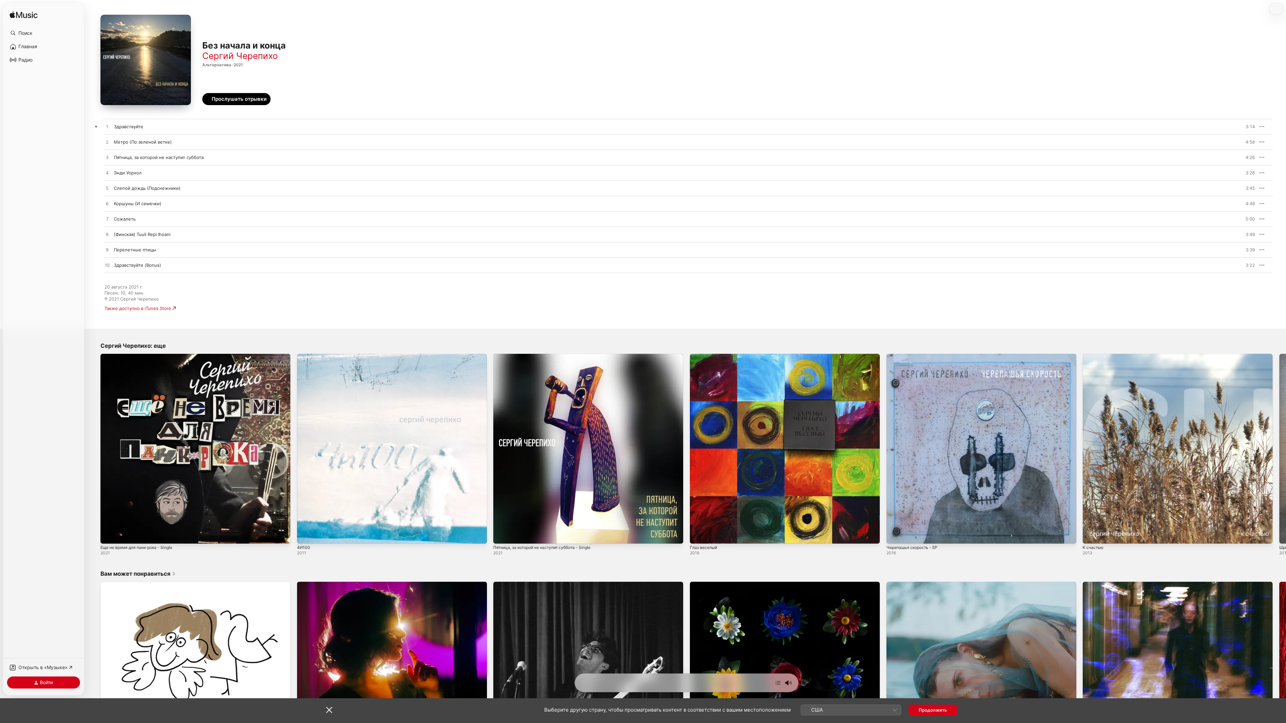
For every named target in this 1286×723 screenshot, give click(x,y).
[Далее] (778, 683)
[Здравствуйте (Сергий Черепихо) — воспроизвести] (107, 127)
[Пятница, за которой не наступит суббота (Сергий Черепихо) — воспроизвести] (107, 158)
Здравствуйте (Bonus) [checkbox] (137, 265)
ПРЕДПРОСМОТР (1240, 127)
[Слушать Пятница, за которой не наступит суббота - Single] (502, 535)
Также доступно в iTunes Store (137, 308)
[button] (43, 33)
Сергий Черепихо (240, 56)
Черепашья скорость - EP (914, 356)
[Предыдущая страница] (93, 448)
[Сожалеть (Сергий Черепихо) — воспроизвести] (107, 219)
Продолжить (933, 710)
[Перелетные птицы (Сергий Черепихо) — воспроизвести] (107, 250)
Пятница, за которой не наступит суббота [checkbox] (159, 157)
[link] (138, 573)
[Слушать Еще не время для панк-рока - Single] (109, 535)
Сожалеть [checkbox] (125, 219)
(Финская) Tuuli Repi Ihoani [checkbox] (142, 234)
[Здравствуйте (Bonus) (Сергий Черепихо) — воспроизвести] (107, 265)
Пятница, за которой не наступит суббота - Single (546, 356)
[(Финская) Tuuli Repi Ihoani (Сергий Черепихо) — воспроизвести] (107, 235)
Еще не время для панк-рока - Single (140, 356)
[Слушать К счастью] (1091, 535)
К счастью (1093, 356)
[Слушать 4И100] (305, 535)
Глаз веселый (704, 356)
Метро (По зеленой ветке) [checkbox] (143, 142)
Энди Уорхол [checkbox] (128, 172)
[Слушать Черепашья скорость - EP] (895, 535)
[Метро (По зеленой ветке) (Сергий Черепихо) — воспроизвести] (107, 142)
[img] (24, 15)
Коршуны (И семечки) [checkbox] (137, 203)
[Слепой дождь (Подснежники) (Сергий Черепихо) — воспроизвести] (107, 188)
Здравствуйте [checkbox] (128, 126)
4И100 (303, 356)
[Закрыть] (329, 710)
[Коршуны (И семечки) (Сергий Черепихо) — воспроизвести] (107, 204)
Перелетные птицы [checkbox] (135, 249)
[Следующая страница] (1279, 448)
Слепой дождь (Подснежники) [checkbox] (147, 188)
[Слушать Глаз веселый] (698, 535)
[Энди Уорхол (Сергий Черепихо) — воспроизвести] (107, 173)
